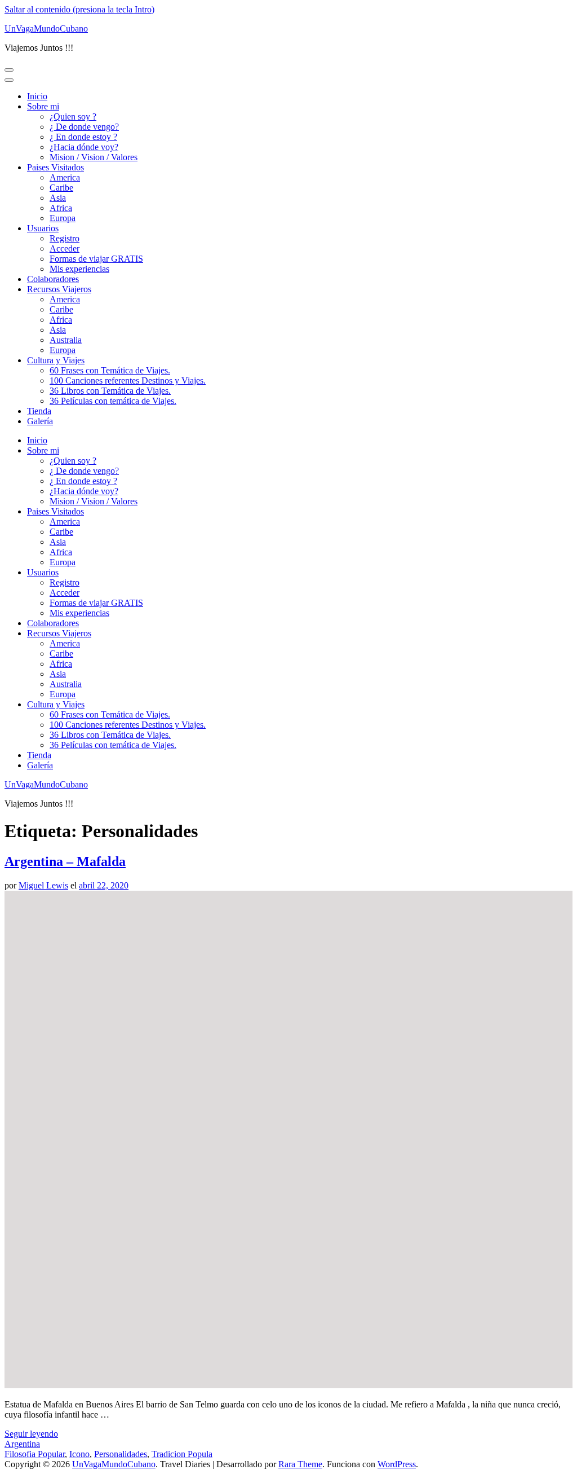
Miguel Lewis (43, 885)
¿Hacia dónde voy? (84, 147)
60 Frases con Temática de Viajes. (110, 370)
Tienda (39, 411)
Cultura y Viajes (56, 360)
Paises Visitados (55, 167)
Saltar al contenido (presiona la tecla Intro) (79, 9)
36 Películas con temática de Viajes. (113, 401)
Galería (40, 421)
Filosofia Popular (35, 1454)
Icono (79, 1454)
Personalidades (120, 1454)
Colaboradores (53, 279)
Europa (63, 218)
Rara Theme (300, 1464)
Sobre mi (43, 106)
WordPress (397, 1464)
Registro (64, 238)
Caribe (61, 187)
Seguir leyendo (31, 1433)
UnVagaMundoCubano (46, 28)
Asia (58, 198)
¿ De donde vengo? (84, 126)
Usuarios (43, 228)
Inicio (37, 96)
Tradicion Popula (182, 1454)
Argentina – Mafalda (65, 861)
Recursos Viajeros (59, 289)
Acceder (64, 248)
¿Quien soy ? (73, 116)
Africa (61, 208)
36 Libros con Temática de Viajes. (110, 390)
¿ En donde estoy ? (83, 137)
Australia (66, 340)
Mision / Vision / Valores (93, 157)
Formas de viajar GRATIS (96, 258)
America (65, 177)
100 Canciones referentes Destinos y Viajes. (128, 380)
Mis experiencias (79, 269)
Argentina (22, 1444)
